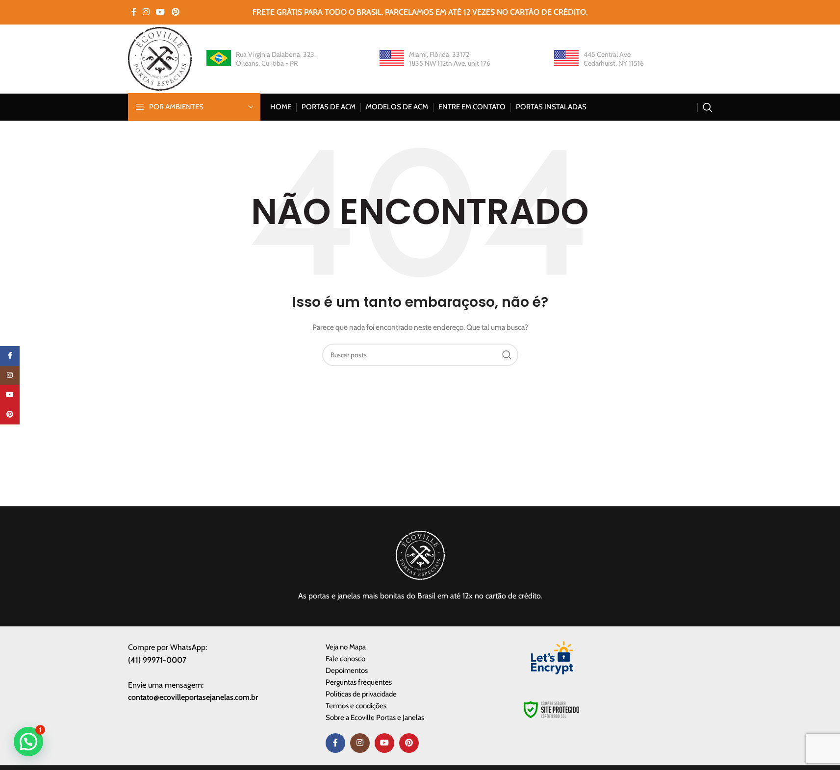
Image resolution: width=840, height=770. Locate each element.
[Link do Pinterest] (175, 12)
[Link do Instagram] (146, 12)
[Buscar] (707, 107)
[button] (28, 741)
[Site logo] (160, 57)
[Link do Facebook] (134, 12)
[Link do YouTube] (160, 12)
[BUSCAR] (507, 355)
